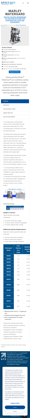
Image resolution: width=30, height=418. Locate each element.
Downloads (6, 105)
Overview (5, 101)
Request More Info (8, 113)
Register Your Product (9, 117)
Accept (15, 407)
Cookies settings (15, 403)
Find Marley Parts (15, 416)
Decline (15, 411)
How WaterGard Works (9, 109)
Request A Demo (14, 72)
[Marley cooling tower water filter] (15, 45)
